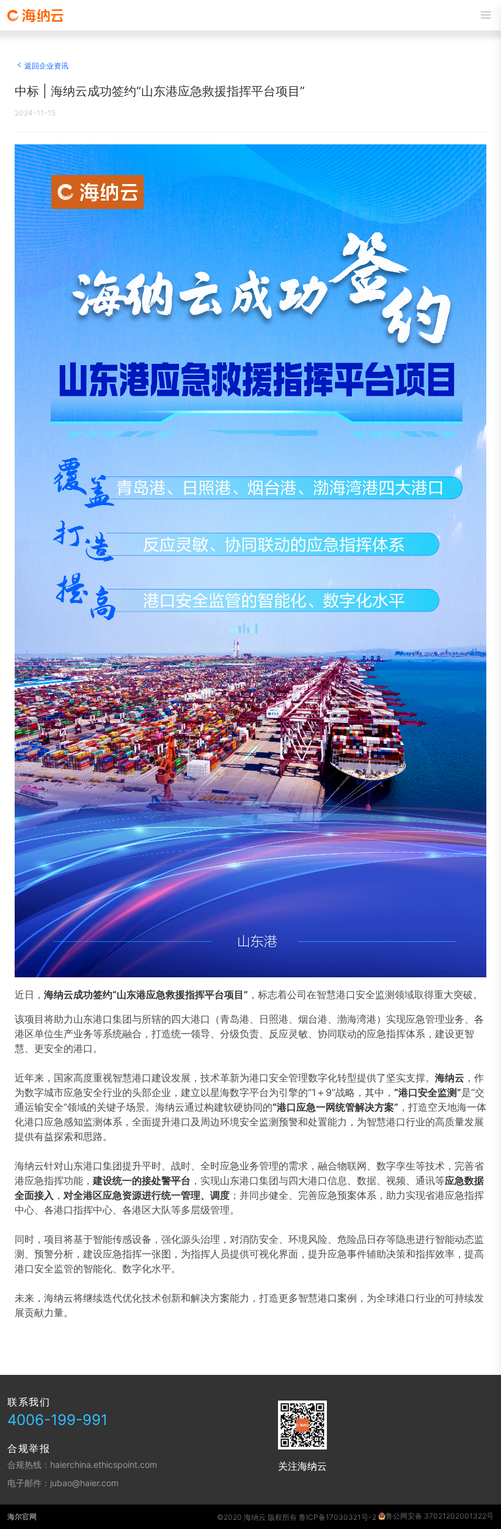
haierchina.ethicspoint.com (103, 1464)
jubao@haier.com (84, 1483)
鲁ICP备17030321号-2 (337, 1517)
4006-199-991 (57, 1420)
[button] (485, 15)
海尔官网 (22, 1516)
